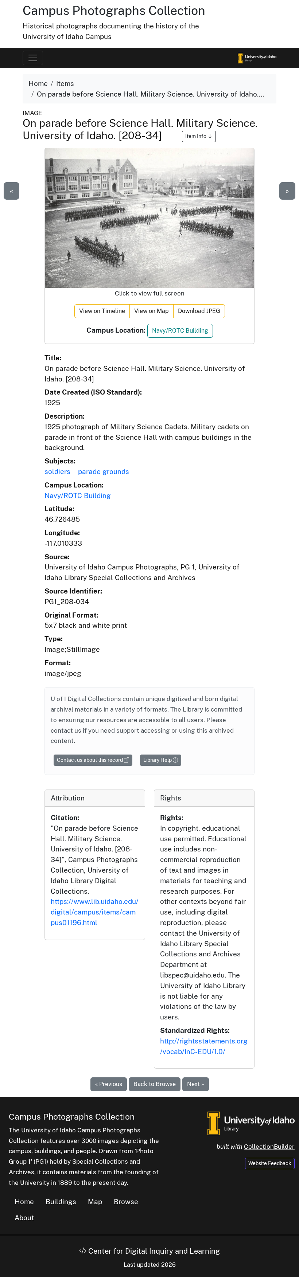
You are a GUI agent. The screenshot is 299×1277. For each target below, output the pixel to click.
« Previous (108, 1084)
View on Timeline (102, 311)
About (24, 1218)
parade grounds (103, 471)
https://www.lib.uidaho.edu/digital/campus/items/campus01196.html (95, 912)
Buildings (61, 1202)
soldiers (57, 471)
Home (38, 83)
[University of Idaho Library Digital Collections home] (251, 1123)
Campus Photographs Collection (114, 10)
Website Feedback (269, 1163)
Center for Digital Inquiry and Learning (153, 1251)
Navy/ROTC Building (180, 330)
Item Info (196, 136)
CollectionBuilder (269, 1146)
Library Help (158, 760)
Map (95, 1202)
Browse (126, 1202)
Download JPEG (199, 311)
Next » (195, 1084)
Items (65, 83)
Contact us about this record (90, 760)
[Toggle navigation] (33, 58)
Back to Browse (154, 1084)
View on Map (151, 311)
